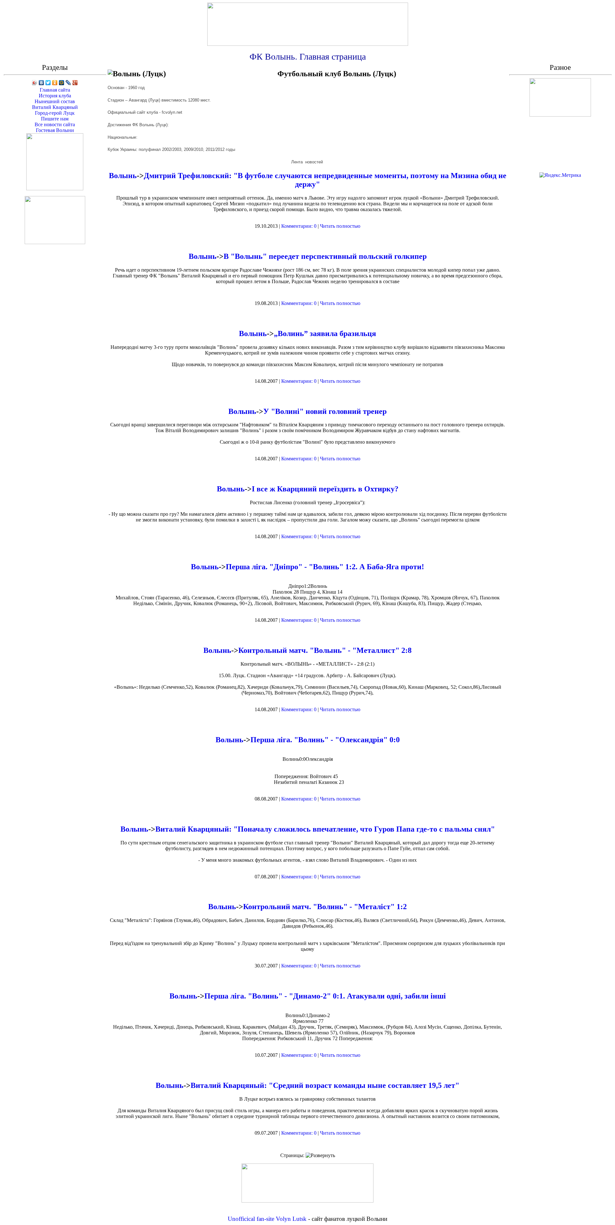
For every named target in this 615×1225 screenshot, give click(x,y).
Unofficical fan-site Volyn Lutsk (267, 1218)
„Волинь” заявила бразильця (325, 333)
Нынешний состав (55, 101)
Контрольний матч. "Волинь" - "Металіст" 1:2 (325, 906)
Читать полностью (340, 226)
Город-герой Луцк (55, 113)
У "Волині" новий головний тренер (325, 411)
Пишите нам (55, 118)
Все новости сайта (55, 124)
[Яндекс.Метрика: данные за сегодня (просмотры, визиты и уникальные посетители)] (560, 175)
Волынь (123, 175)
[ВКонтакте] (41, 82)
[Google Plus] (75, 82)
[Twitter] (48, 82)
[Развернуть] (320, 1155)
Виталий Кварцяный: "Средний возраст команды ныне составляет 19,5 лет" (325, 1085)
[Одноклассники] (55, 82)
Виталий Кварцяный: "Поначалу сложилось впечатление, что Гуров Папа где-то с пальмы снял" (325, 829)
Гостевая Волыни (55, 130)
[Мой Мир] (61, 82)
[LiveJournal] (68, 82)
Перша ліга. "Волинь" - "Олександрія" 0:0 (325, 740)
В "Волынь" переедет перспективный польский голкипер (325, 256)
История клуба (55, 95)
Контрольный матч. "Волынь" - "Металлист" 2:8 (325, 650)
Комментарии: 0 (298, 226)
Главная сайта (55, 90)
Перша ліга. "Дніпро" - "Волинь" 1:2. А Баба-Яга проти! (325, 567)
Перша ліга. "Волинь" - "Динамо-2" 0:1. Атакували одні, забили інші (325, 996)
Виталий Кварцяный (55, 107)
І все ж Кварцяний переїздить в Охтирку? (325, 489)
